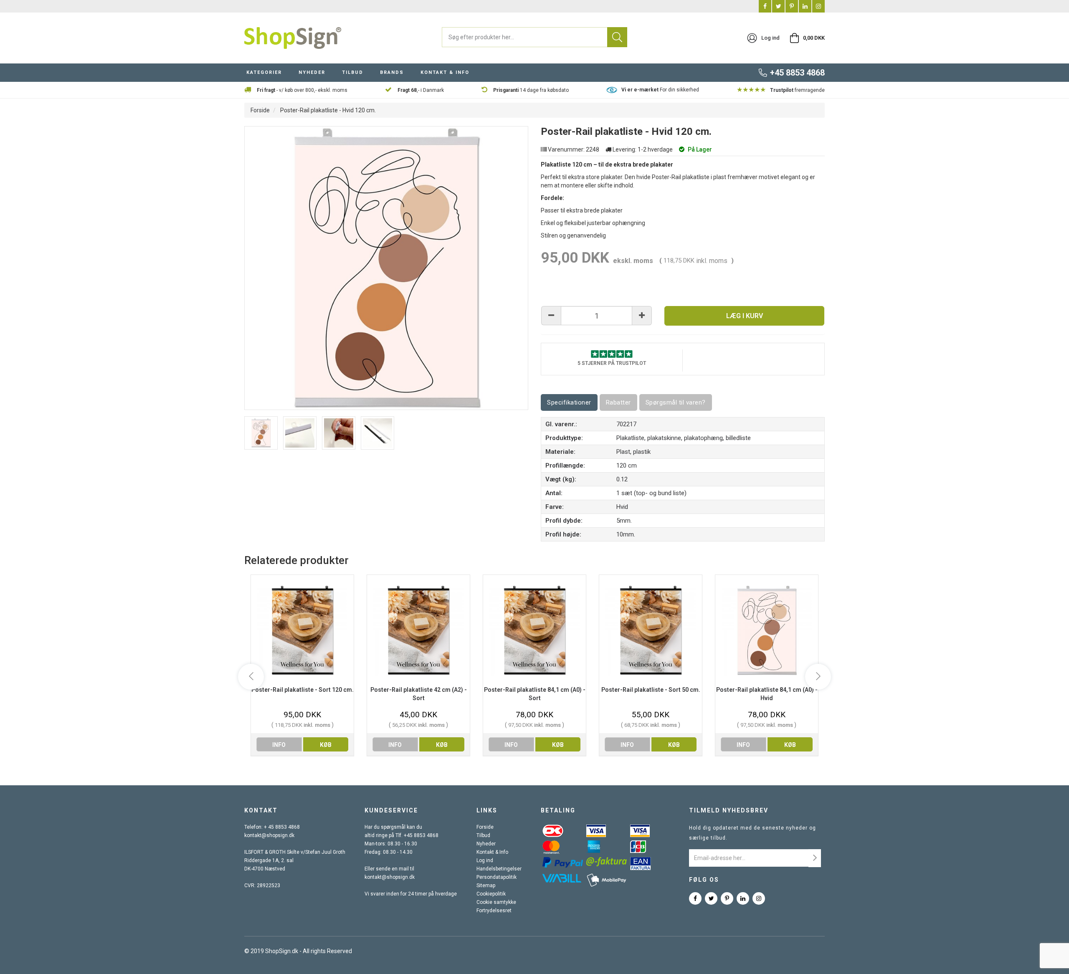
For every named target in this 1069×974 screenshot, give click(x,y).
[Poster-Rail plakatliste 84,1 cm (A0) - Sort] (534, 630)
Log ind (484, 860)
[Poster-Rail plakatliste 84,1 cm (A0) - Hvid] (766, 630)
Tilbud (483, 835)
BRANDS (392, 72)
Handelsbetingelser (499, 869)
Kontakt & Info (492, 852)
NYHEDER (312, 72)
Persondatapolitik (496, 877)
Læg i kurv (744, 316)
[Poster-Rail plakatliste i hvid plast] (261, 433)
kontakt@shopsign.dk (269, 835)
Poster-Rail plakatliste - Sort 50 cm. (650, 689)
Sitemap (485, 885)
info (279, 744)
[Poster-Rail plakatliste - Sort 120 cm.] (302, 630)
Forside (260, 110)
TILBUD (352, 72)
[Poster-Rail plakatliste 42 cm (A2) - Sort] (418, 630)
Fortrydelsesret (494, 910)
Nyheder (486, 844)
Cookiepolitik (491, 894)
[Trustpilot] (612, 353)
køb (326, 744)
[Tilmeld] (814, 858)
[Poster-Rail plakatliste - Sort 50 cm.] (650, 630)
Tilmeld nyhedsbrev (728, 810)
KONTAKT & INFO (445, 72)
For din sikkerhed (660, 90)
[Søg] (617, 37)
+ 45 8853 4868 (282, 827)
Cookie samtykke (496, 902)
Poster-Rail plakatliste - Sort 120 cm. (302, 689)
